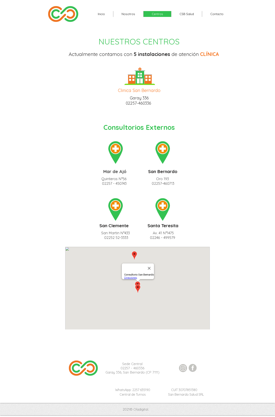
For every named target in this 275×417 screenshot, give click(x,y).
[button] (186, 14)
